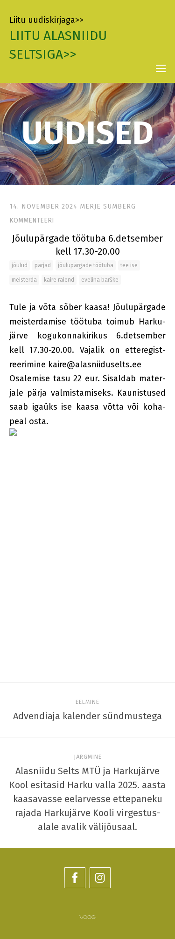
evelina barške (100, 280)
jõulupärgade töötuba (85, 265)
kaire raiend (59, 280)
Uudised (87, 133)
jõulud (20, 265)
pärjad (43, 265)
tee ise (129, 265)
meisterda (24, 280)
